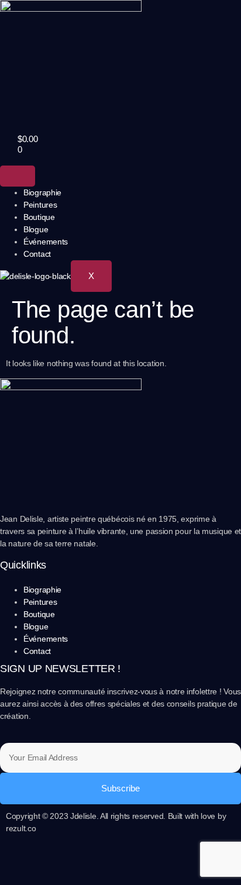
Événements (45, 241)
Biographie (42, 192)
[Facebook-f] (20, 861)
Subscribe (120, 788)
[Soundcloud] (83, 861)
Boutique (39, 217)
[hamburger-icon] (17, 176)
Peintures (40, 204)
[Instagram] (52, 861)
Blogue (35, 229)
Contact (37, 254)
